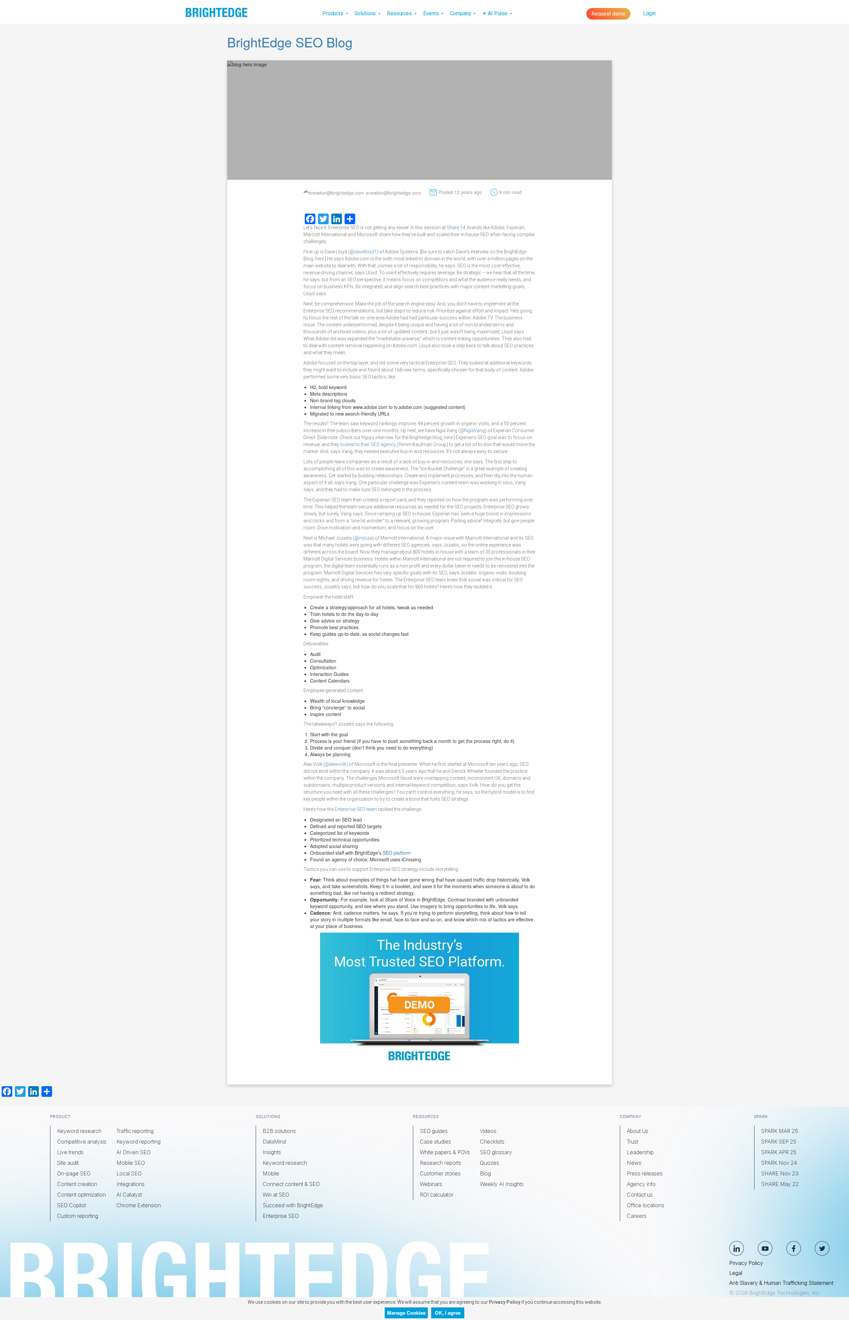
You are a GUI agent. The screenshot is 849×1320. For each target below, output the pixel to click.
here (319, 258)
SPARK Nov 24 (779, 1162)
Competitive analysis (81, 1141)
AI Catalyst (129, 1194)
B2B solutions (279, 1131)
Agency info (641, 1184)
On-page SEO (74, 1173)
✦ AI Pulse (495, 13)
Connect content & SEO (291, 1184)
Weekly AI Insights (502, 1184)
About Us (637, 1131)
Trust (632, 1141)
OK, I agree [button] (448, 1312)
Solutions (366, 13)
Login (649, 13)
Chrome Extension (138, 1205)
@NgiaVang (472, 430)
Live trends (70, 1152)
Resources (400, 13)
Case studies (435, 1141)
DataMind (274, 1141)
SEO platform (397, 852)
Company (461, 13)
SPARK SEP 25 (778, 1141)
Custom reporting (77, 1216)
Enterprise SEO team (356, 809)
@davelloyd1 (363, 251)
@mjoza (363, 538)
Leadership (640, 1152)
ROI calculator (436, 1194)
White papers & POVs (445, 1152)
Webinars (431, 1184)
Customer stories (440, 1173)
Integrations (130, 1184)
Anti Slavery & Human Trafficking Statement (781, 1283)
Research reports (440, 1162)
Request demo (608, 14)
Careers (636, 1216)
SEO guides (434, 1131)
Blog (485, 1173)
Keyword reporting (138, 1141)
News (634, 1162)
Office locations (645, 1205)
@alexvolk (335, 764)
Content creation (77, 1184)
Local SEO (129, 1173)
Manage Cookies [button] (406, 1312)
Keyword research (79, 1131)
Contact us (640, 1194)
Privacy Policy (746, 1263)
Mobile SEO (130, 1162)
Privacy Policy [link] (504, 1302)
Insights (272, 1152)
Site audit (68, 1162)
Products (333, 13)
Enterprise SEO (281, 1216)
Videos (488, 1131)
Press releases (645, 1173)
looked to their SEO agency (368, 444)
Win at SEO (276, 1194)
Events (431, 13)
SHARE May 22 (780, 1184)
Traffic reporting (135, 1131)
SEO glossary (496, 1152)
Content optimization (81, 1194)
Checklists (492, 1141)
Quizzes (489, 1162)
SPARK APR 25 (778, 1152)
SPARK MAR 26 (779, 1131)
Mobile (271, 1173)
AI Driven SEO (133, 1152)
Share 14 (456, 227)
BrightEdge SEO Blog (290, 42)
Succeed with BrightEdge (293, 1205)
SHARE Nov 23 (780, 1173)
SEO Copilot (71, 1205)
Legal (735, 1273)
